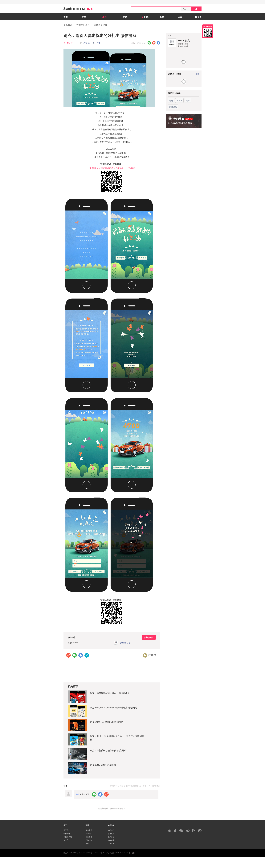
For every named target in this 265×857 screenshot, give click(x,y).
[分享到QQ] (158, 43)
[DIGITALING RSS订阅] (193, 830)
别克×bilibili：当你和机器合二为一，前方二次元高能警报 (117, 738)
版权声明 (111, 840)
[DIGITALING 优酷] (200, 830)
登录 (78, 794)
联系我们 (89, 834)
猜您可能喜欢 (174, 93)
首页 (65, 16)
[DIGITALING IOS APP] (175, 830)
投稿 (87, 843)
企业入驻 (89, 830)
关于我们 (66, 830)
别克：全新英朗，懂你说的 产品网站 (108, 750)
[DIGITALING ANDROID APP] (169, 830)
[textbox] (156, 9)
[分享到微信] (149, 43)
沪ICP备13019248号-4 (95, 853)
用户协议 (111, 837)
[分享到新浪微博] (154, 43)
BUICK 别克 (184, 40)
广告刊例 (89, 840)
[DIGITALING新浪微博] (188, 830)
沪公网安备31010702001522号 (118, 853)
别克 (171, 100)
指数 (162, 16)
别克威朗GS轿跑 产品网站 (103, 764)
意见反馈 (111, 834)
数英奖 (198, 16)
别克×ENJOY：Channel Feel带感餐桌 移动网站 (113, 707)
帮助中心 (111, 830)
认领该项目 (149, 637)
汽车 (188, 100)
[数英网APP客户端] (207, 31)
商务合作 (89, 837)
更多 (197, 74)
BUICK (179, 100)
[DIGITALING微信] (181, 830)
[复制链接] (86, 655)
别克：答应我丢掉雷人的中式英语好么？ (110, 693)
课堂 (180, 16)
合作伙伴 (66, 834)
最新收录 (67, 24)
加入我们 (66, 840)
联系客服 (111, 843)
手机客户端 (67, 837)
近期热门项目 (83, 24)
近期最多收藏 (100, 24)
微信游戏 (173, 106)
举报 (133, 43)
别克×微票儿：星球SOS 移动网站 (106, 721)
